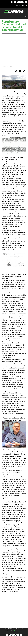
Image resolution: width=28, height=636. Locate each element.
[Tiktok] (26, 2)
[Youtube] (20, 2)
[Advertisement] (14, 49)
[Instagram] (12, 2)
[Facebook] (15, 2)
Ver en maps (18, 631)
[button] (26, 16)
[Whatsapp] (23, 2)
